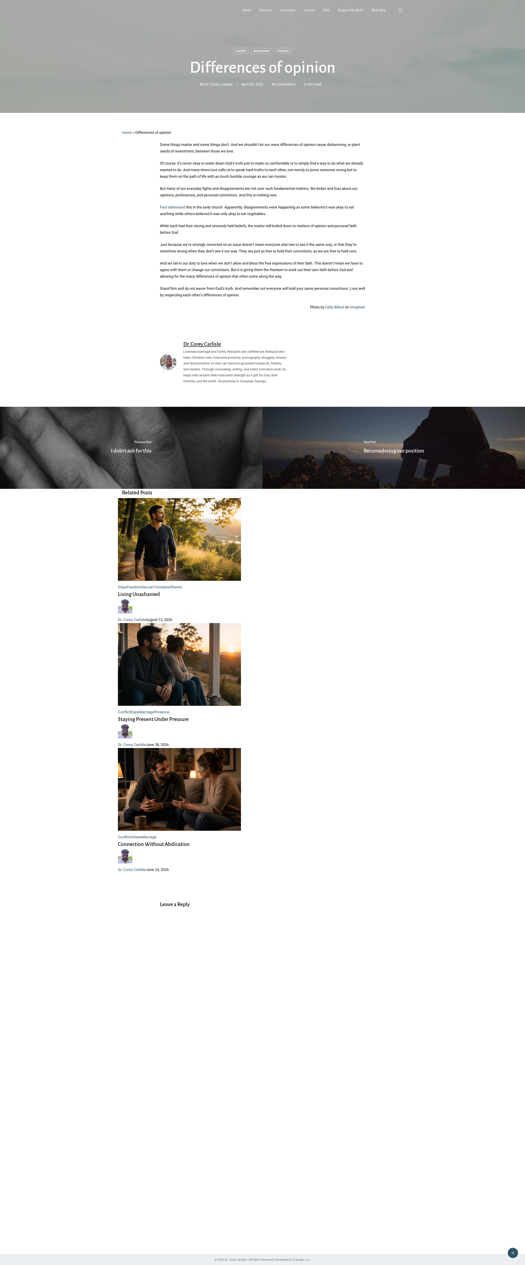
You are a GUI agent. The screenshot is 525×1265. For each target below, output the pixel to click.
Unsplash (357, 307)
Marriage (146, 712)
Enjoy (122, 587)
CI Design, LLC (301, 1259)
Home (127, 132)
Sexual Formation (156, 587)
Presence (161, 712)
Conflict (241, 51)
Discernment (261, 51)
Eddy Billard (334, 307)
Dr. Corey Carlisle (219, 84)
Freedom (283, 51)
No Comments (284, 84)
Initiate (136, 837)
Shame (176, 587)
